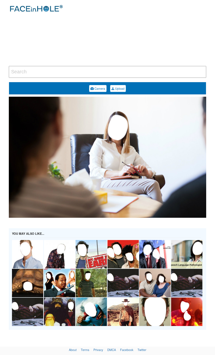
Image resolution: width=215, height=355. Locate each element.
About (73, 350)
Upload (119, 88)
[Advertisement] (145, 33)
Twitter (142, 350)
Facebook (126, 350)
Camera (99, 88)
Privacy (98, 350)
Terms (85, 350)
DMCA (111, 350)
